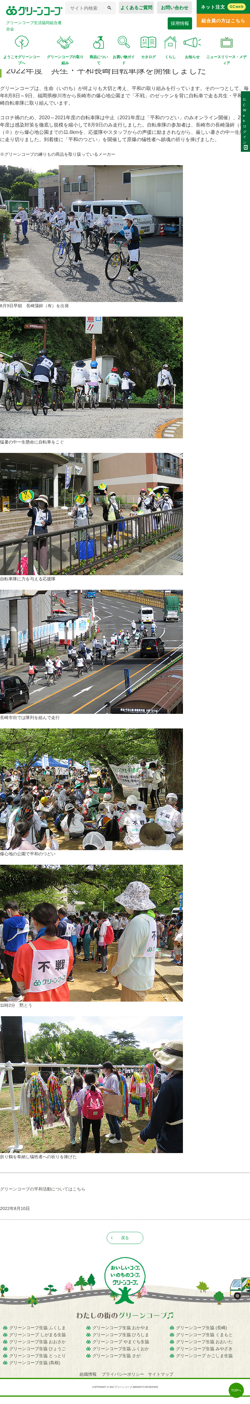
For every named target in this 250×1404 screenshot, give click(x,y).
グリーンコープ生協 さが (116, 1355)
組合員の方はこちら (223, 20)
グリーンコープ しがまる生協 (37, 1334)
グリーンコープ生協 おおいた (204, 1341)
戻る (125, 1237)
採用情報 (180, 23)
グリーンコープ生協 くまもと (204, 1334)
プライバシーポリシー (123, 1374)
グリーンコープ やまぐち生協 (120, 1341)
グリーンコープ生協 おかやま (120, 1327)
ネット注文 (222, 6)
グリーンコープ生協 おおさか (37, 1341)
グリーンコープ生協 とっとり (37, 1355)
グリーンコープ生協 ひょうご (37, 1348)
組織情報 (89, 1374)
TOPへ (236, 1390)
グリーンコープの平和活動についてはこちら (42, 1189)
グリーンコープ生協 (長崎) (201, 1327)
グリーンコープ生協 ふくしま (37, 1327)
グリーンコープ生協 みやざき (204, 1348)
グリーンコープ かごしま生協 (204, 1355)
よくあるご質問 (136, 7)
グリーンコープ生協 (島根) (34, 1362)
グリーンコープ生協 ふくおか (120, 1348)
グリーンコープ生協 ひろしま (120, 1334)
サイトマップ (160, 1374)
